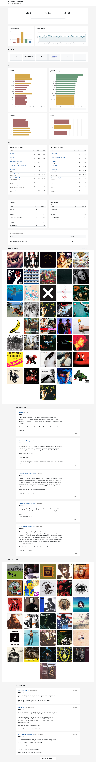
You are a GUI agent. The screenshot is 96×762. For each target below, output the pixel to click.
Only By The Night (14, 173)
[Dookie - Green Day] (81, 260)
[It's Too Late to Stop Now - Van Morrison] (48, 654)
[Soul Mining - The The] (31, 588)
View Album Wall (84, 248)
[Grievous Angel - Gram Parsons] (81, 604)
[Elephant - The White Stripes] (81, 359)
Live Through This (14, 190)
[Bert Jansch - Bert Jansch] (48, 604)
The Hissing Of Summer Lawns (27, 503)
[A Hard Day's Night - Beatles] (31, 276)
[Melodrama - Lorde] (64, 376)
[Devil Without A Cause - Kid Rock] (64, 588)
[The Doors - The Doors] (48, 309)
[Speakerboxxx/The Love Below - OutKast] (48, 326)
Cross (11, 182)
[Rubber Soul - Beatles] (81, 293)
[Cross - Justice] (48, 260)
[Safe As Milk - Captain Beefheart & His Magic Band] (64, 604)
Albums (78, 3)
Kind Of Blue (54, 153)
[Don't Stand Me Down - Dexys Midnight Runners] (81, 654)
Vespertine (12, 169)
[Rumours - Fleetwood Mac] (15, 376)
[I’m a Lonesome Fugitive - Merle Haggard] (48, 671)
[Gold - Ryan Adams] (64, 621)
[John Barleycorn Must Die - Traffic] (48, 588)
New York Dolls (22, 707)
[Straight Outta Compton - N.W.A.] (64, 309)
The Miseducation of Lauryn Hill (58, 157)
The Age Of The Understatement (17, 177)
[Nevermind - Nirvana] (15, 293)
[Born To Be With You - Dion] (31, 604)
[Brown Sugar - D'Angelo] (15, 621)
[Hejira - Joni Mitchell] (15, 654)
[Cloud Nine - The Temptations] (15, 604)
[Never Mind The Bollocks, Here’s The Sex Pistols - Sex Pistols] (15, 359)
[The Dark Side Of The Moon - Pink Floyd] (64, 343)
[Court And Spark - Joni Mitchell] (81, 638)
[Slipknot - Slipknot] (31, 376)
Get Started (84, 3)
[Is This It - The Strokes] (48, 359)
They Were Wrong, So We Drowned (18, 165)
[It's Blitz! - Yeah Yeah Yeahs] (81, 326)
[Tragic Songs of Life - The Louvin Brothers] (64, 638)
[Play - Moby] (81, 309)
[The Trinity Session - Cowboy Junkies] (48, 638)
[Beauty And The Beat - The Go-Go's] (31, 293)
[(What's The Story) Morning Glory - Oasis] (31, 343)
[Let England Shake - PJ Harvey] (81, 588)
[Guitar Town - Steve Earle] (31, 621)
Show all (68, 108)
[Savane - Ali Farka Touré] (31, 654)
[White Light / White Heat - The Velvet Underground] (64, 276)
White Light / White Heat (16, 161)
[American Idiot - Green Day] (15, 276)
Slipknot (12, 157)
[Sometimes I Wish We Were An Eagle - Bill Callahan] (81, 621)
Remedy (12, 153)
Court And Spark (54, 165)
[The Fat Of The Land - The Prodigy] (15, 309)
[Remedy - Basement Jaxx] (15, 260)
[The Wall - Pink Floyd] (64, 293)
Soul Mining (53, 182)
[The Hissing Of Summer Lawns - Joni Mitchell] (15, 571)
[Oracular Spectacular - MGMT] (64, 326)
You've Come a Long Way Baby (27, 526)
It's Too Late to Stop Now (56, 177)
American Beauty (55, 173)
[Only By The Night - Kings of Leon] (31, 359)
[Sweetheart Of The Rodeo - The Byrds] (64, 654)
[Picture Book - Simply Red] (31, 571)
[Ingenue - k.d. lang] (64, 571)
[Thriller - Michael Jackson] (64, 359)
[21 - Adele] (81, 276)
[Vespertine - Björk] (31, 309)
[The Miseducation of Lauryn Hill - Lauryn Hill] (81, 571)
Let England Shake (55, 190)
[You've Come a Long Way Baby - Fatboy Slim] (31, 326)
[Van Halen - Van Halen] (48, 343)
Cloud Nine (53, 161)
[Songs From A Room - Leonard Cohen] (15, 638)
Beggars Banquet (22, 690)
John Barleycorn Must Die (57, 186)
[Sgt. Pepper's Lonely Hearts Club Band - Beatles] (48, 276)
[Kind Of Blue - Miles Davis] (48, 621)
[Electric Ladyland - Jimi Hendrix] (81, 343)
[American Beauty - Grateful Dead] (15, 588)
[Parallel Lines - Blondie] (31, 260)
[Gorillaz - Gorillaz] (81, 376)
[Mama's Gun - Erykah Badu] (48, 571)
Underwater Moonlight (25, 441)
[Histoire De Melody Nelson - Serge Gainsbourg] (31, 638)
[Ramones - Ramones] (15, 343)
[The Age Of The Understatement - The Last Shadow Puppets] (48, 376)
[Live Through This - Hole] (64, 260)
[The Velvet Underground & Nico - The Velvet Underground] (15, 326)
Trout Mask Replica (14, 186)
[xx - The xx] (48, 293)
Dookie (21, 412)
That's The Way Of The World (26, 734)
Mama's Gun (54, 169)
